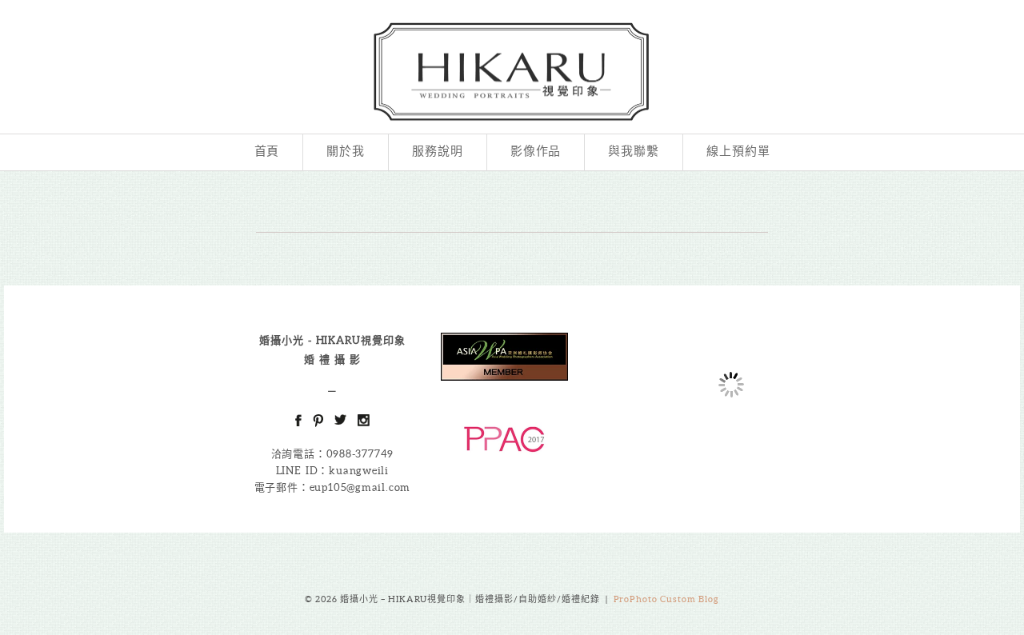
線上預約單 (738, 152)
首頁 (267, 152)
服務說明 (437, 152)
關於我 (345, 152)
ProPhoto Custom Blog (667, 599)
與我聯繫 (633, 152)
